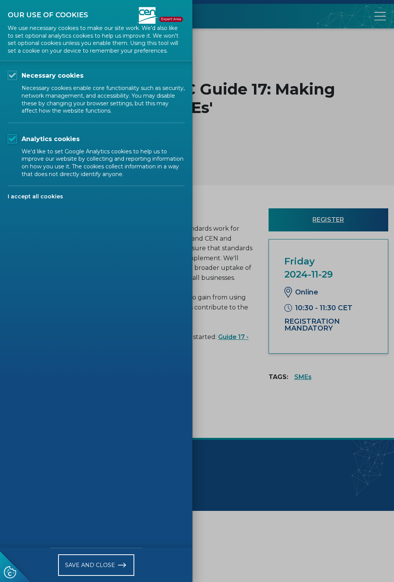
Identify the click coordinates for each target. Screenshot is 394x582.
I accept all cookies (35, 196)
